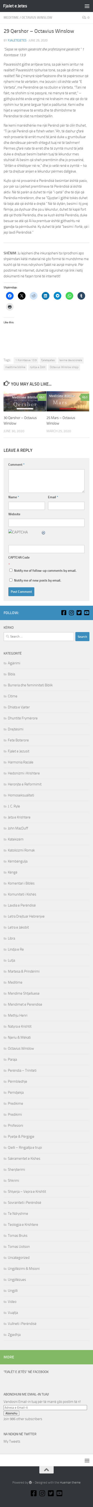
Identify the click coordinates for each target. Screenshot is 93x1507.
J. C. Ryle (14, 806)
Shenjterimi (16, 1169)
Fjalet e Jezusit (18, 751)
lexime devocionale (70, 360)
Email (53, 497)
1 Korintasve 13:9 (26, 360)
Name (13, 497)
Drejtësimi (15, 729)
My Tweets (12, 1441)
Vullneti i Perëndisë (22, 1324)
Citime (12, 696)
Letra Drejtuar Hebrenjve (26, 916)
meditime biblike (15, 367)
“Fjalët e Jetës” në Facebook (26, 1372)
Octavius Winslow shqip (64, 367)
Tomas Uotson (19, 1246)
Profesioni (15, 1125)
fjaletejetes (17, 40)
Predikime (15, 1103)
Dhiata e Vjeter (19, 707)
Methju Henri (17, 1015)
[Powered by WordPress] (30, 1482)
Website (14, 514)
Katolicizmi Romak (21, 850)
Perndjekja (16, 1092)
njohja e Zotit (37, 367)
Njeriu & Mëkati (19, 1037)
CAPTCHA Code (19, 557)
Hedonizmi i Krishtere (24, 773)
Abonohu (11, 1413)
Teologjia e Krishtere (23, 1224)
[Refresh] (43, 532)
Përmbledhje (17, 1081)
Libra (11, 938)
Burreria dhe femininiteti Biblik (30, 685)
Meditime (11, 18)
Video (12, 1302)
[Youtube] (86, 613)
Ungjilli (13, 1291)
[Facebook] (64, 613)
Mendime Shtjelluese (24, 993)
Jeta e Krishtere (19, 817)
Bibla (11, 674)
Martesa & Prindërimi (24, 971)
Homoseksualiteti (21, 795)
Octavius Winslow (37, 18)
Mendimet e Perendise (25, 1004)
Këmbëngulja (17, 861)
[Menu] (87, 6)
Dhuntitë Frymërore (23, 718)
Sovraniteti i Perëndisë (24, 1202)
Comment (16, 465)
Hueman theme (70, 1482)
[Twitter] (79, 613)
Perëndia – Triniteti (22, 1070)
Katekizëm (16, 839)
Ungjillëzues (17, 1279)
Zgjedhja (14, 1335)
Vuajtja (13, 1313)
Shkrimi (13, 1180)
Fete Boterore (18, 740)
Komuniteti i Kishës (22, 894)
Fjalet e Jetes (15, 6)
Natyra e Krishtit (19, 1026)
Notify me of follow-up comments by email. (45, 571)
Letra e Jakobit (18, 927)
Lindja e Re (16, 949)
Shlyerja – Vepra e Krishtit (27, 1191)
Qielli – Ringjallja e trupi (25, 1147)
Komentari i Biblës (21, 883)
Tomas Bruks (17, 1235)
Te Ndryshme (18, 1213)
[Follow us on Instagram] (71, 613)
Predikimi (15, 1114)
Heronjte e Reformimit (24, 784)
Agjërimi (14, 663)
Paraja (12, 1059)
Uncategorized (19, 1257)
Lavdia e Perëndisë (22, 905)
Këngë (12, 872)
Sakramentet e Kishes (24, 1158)
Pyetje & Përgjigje (21, 1136)
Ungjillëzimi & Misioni (24, 1268)
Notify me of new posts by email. (37, 580)
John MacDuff (18, 828)
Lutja (11, 960)
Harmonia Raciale (20, 762)
